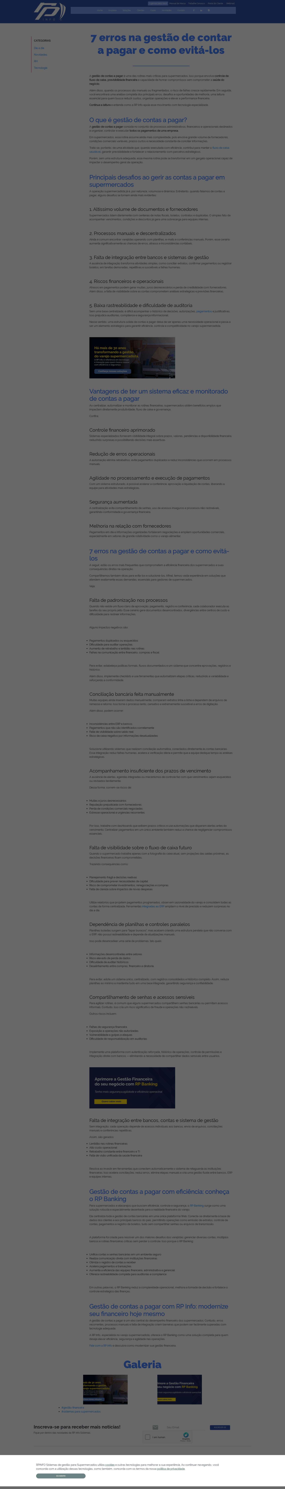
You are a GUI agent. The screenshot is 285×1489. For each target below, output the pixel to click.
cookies (110, 1464)
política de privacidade (171, 1468)
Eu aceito (60, 1476)
